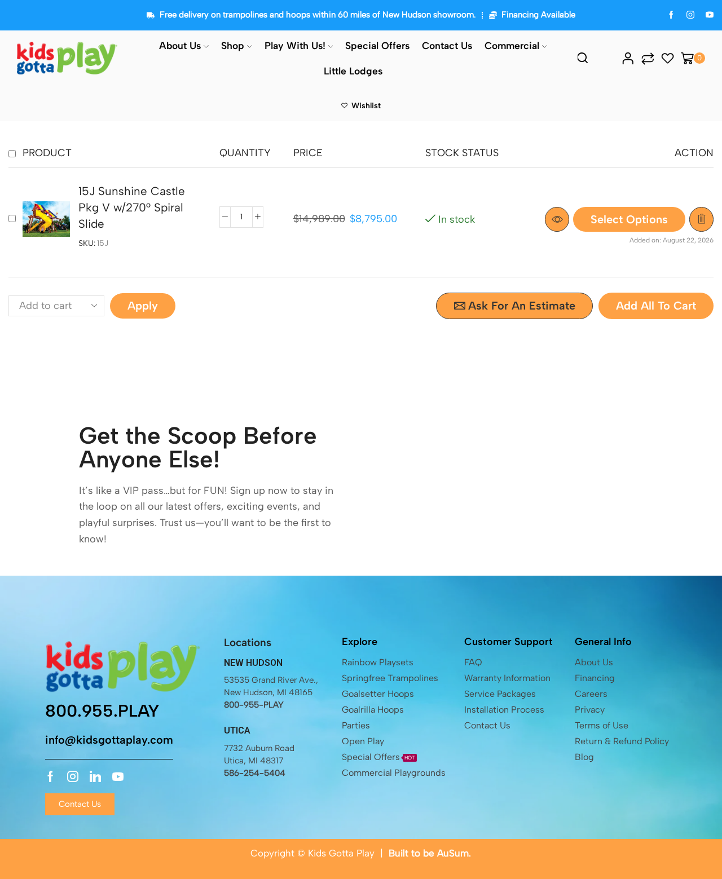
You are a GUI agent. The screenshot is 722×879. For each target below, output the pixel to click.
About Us (180, 45)
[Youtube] (118, 776)
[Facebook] (671, 15)
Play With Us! (295, 45)
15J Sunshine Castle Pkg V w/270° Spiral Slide (131, 207)
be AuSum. (447, 853)
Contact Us (447, 45)
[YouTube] (710, 15)
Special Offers (377, 45)
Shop (232, 45)
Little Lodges (353, 71)
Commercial (512, 45)
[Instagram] (690, 15)
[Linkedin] (95, 776)
